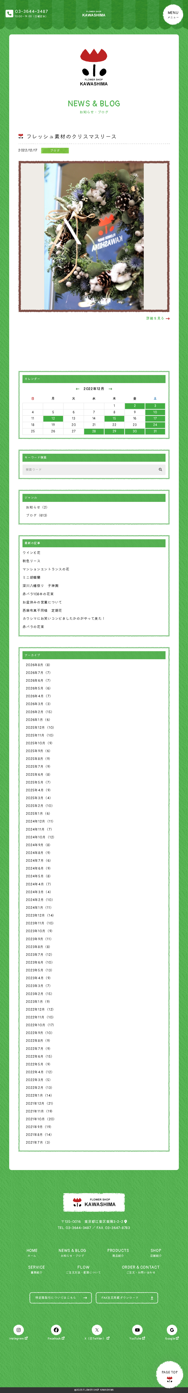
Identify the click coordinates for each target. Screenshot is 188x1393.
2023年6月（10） (40, 962)
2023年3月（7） (39, 986)
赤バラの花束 (33, 627)
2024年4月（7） (39, 884)
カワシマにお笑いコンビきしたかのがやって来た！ (63, 619)
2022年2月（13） (40, 1088)
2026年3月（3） (39, 704)
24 (155, 425)
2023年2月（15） (40, 994)
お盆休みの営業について (42, 602)
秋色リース (31, 561)
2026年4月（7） (39, 696)
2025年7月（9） (39, 767)
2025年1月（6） (39, 814)
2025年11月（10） (41, 735)
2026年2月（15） (40, 712)
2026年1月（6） (39, 720)
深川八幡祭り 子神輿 (40, 586)
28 (94, 431)
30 (135, 431)
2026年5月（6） (39, 688)
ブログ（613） (38, 515)
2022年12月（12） (41, 1009)
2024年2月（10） (40, 900)
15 (114, 418)
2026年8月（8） (39, 665)
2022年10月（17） (41, 1025)
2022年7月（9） (39, 1049)
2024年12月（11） (41, 821)
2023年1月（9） (39, 1002)
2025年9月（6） (39, 751)
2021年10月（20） (41, 1119)
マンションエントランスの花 (45, 569)
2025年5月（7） (39, 782)
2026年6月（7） (39, 680)
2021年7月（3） (39, 1142)
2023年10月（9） (40, 931)
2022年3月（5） (39, 1080)
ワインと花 (31, 553)
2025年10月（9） (40, 743)
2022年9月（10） (40, 1033)
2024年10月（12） (41, 837)
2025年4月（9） (39, 790)
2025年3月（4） (39, 798)
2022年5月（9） (39, 1064)
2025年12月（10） (41, 728)
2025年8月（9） (39, 759)
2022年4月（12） (40, 1072)
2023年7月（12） (40, 955)
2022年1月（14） (40, 1095)
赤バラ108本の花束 (38, 594)
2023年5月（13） (40, 970)
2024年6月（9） (39, 868)
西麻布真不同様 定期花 (42, 611)
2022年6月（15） (40, 1056)
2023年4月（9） (39, 978)
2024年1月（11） (40, 908)
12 (53, 418)
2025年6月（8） (39, 775)
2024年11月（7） (40, 829)
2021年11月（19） (40, 1111)
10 (155, 412)
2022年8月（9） (39, 1041)
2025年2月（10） (40, 806)
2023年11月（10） (41, 923)
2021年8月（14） (40, 1135)
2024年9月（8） (39, 845)
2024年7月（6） (39, 861)
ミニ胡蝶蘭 (31, 578)
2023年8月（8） (39, 947)
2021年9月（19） (39, 1127)
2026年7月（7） (39, 673)
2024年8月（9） (39, 853)
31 (155, 431)
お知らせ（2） (38, 507)
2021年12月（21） (40, 1103)
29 (114, 431)
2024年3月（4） (39, 892)
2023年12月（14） (41, 915)
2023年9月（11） (40, 939)
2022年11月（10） (41, 1017)
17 (155, 418)
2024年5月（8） (39, 876)
